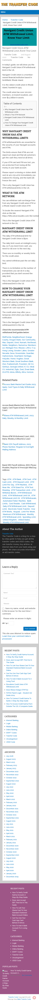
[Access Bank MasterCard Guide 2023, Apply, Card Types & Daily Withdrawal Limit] (19, 393)
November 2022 (12, 775)
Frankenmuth (12, 364)
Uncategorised (11, 739)
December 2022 (12, 771)
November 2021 (12, 812)
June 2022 (10, 790)
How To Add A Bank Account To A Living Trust (19, 928)
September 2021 (12, 818)
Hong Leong (7, 350)
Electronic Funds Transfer (19, 509)
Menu (3, 12)
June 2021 (10, 827)
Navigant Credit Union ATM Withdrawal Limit (19, 118)
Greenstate (20, 353)
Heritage (27, 356)
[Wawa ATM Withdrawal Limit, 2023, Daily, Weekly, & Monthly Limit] (19, 424)
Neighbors (13, 345)
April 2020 (10, 870)
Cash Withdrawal (28, 503)
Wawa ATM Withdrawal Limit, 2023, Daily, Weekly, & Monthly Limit (18, 437)
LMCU (28, 348)
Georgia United (16, 367)
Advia (12, 372)
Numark (23, 342)
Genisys (5, 367)
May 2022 (10, 793)
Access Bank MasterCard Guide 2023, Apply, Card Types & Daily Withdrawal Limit (19, 407)
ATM (9, 479)
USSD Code (10, 742)
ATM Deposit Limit (21, 482)
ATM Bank (17, 479)
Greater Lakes (20, 350)
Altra (24, 372)
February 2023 (11, 765)
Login (8, 723)
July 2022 (9, 787)
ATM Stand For (17, 487)
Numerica (22, 345)
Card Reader (14, 503)
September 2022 (12, 781)
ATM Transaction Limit (20, 490)
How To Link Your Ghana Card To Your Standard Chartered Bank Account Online (20, 668)
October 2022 (11, 778)
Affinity (18, 372)
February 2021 (11, 840)
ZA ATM (5, 372)
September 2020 (12, 855)
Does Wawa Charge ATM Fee (17, 690)
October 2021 (11, 815)
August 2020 (11, 858)
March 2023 (10, 762)
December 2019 (12, 877)
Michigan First (12, 348)
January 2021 (11, 843)
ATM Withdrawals (28, 498)
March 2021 (10, 836)
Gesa (12, 353)
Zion (4, 364)
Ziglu (16, 369)
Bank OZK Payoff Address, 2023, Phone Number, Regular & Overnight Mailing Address (19, 467)
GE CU (31, 364)
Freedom (23, 364)
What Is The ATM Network (15, 115)
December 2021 (12, 809)
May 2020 (10, 867)
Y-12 (33, 348)
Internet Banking (12, 720)
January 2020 (11, 874)
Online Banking (11, 730)
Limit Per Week (28, 512)
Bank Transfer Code (24, 999)
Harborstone (7, 356)
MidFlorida (6, 337)
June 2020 (10, 864)
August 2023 (11, 759)
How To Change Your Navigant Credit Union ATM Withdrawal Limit (19, 124)
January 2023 (11, 768)
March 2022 (10, 799)
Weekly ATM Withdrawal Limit (16, 522)
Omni (16, 342)
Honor (13, 359)
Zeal (22, 369)
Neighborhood (18, 337)
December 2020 (12, 846)
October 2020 (11, 852)
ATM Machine (21, 485)
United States (24, 520)
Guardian (30, 353)
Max (4, 342)
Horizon (30, 372)
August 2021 (11, 821)
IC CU (26, 367)
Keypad (16, 512)
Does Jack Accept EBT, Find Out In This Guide (20, 902)
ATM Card (26, 479)
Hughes (19, 359)
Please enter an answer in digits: (17, 618)
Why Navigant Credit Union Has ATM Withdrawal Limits (18, 111)
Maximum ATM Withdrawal (14, 514)
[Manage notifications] (34, 997)
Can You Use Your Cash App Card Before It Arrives (18, 920)
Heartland (18, 356)
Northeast (31, 342)
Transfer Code (10, 55)
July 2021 (9, 824)
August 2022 (11, 784)
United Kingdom (10, 520)
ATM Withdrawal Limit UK (19, 495)
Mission (21, 348)
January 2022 (11, 806)
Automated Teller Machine (14, 501)
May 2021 (9, 830)
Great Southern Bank (24, 361)
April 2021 (10, 833)
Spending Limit (29, 517)
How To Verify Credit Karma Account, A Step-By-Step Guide (20, 895)
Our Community (28, 340)
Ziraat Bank (29, 369)
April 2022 (10, 796)
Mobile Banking (12, 727)
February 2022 (11, 802)
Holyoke (6, 359)
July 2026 (9, 756)
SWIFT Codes (11, 733)
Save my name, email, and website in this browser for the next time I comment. (18, 611)
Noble (5, 345)
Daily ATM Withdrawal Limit (14, 506)
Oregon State (15, 340)
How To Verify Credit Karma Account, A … (20, 972)
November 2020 (12, 849)
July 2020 (9, 861)
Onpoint (10, 342)
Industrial (10, 369)
